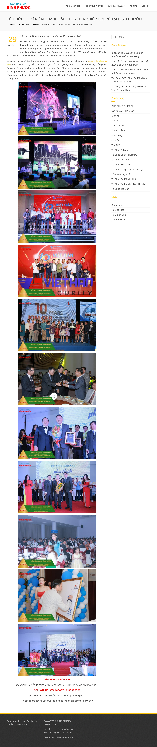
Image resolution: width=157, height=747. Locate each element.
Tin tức (133, 6)
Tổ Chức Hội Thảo (120, 164)
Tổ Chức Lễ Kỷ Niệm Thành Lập (26, 24)
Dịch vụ (115, 116)
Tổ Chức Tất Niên (120, 189)
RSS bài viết (117, 210)
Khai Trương (117, 125)
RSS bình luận (118, 215)
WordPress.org (118, 219)
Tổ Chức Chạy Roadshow (124, 155)
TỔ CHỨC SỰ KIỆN (73, 6)
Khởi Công (116, 135)
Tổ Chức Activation (120, 150)
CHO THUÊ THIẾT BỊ (94, 6)
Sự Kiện (115, 140)
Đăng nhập (116, 205)
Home (9, 24)
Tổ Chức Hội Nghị (120, 159)
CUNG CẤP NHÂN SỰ (116, 6)
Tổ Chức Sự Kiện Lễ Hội (123, 179)
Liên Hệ (145, 6)
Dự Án (114, 121)
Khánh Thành (118, 130)
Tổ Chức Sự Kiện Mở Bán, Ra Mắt (128, 184)
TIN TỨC (115, 145)
